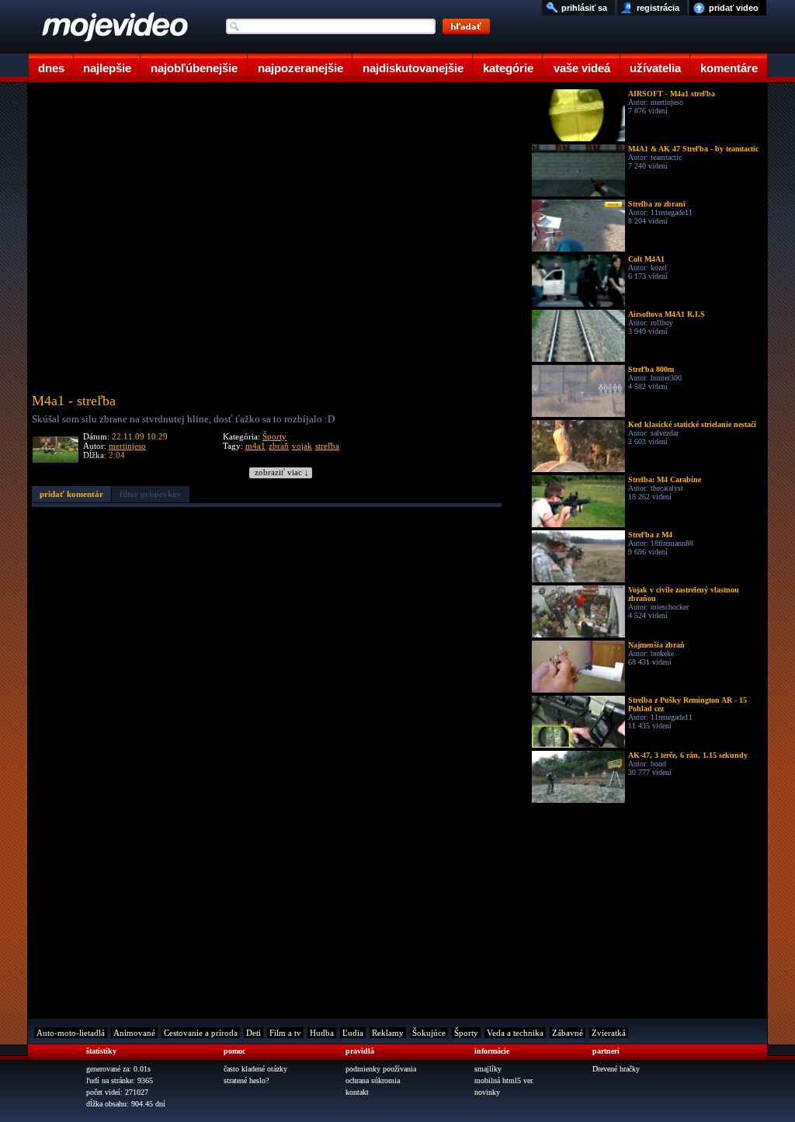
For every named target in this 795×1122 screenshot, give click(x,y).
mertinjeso (127, 445)
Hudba (322, 1032)
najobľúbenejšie (194, 68)
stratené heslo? (246, 1080)
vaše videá (582, 68)
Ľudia (352, 1032)
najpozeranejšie (300, 68)
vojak (302, 445)
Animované (134, 1032)
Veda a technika (515, 1032)
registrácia (658, 7)
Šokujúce (429, 1032)
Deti (253, 1032)
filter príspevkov (151, 493)
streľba (327, 445)
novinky (487, 1092)
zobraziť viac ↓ (282, 472)
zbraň (279, 445)
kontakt (357, 1092)
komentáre (729, 68)
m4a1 (255, 445)
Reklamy (388, 1032)
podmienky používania (380, 1069)
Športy (274, 436)
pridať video (734, 7)
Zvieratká (609, 1032)
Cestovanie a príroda (201, 1032)
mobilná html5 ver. (504, 1080)
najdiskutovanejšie (413, 68)
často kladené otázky (255, 1069)
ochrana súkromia (372, 1080)
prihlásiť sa (584, 7)
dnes (51, 68)
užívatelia (655, 68)
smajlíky (488, 1069)
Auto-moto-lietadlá (70, 1032)
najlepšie (107, 68)
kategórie (508, 68)
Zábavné (567, 1032)
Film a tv (285, 1032)
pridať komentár (71, 493)
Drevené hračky (616, 1069)
